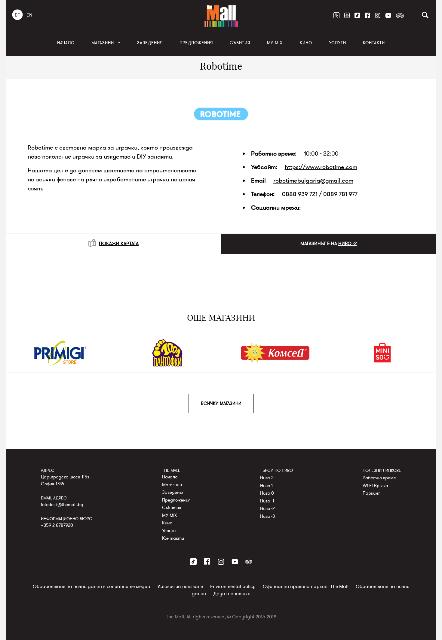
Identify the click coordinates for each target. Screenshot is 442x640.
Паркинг (371, 493)
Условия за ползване (180, 586)
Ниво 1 (266, 485)
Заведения (150, 43)
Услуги (337, 43)
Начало (66, 43)
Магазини (102, 43)
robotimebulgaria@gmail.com (313, 181)
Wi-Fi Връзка (375, 485)
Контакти (374, 43)
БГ (17, 15)
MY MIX (275, 43)
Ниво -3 (267, 516)
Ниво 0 (267, 493)
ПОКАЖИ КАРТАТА (119, 243)
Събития (240, 43)
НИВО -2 (347, 243)
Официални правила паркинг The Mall (305, 586)
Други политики (231, 593)
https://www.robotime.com (321, 167)
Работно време (379, 478)
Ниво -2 (267, 508)
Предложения (196, 43)
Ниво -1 (267, 501)
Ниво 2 (267, 478)
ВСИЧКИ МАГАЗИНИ (221, 403)
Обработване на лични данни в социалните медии (91, 586)
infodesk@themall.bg (62, 504)
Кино (306, 43)
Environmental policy (233, 586)
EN (29, 15)
